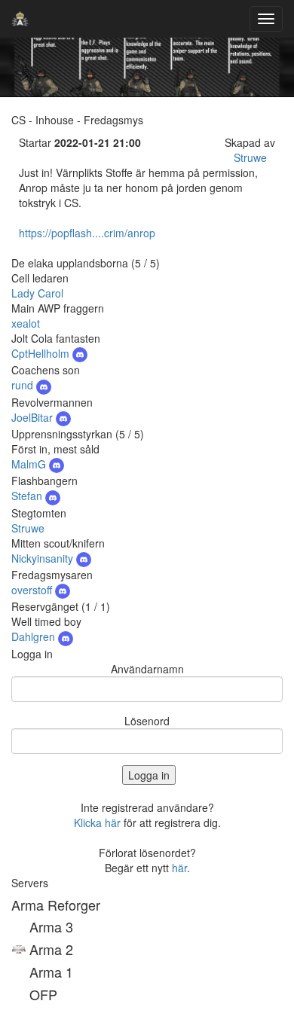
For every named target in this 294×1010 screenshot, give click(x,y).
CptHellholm (41, 353)
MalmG (30, 463)
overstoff (33, 589)
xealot (25, 323)
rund (23, 384)
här (179, 867)
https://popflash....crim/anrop (87, 232)
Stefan (28, 495)
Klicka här (97, 822)
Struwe (250, 157)
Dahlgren (34, 636)
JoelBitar (33, 417)
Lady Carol (37, 293)
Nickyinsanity (43, 558)
